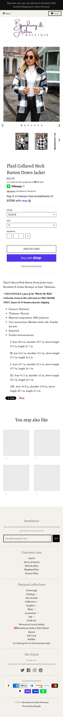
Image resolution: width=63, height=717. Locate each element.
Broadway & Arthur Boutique (35, 702)
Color (9, 210)
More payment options (32, 266)
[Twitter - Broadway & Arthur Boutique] (22, 670)
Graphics (30, 605)
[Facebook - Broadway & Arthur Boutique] (29, 670)
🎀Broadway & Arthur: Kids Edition (31, 628)
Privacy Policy (31, 573)
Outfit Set (31, 620)
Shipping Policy (31, 569)
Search (31, 558)
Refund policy (31, 565)
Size (9, 220)
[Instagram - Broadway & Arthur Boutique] (35, 670)
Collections (30, 601)
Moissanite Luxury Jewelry (31, 624)
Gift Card (31, 635)
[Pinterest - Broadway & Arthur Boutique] (41, 670)
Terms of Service (31, 562)
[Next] (59, 125)
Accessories (30, 613)
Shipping (11, 191)
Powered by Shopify (31, 706)
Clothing (30, 594)
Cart (56, 13)
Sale (30, 616)
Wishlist (31, 639)
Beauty (31, 632)
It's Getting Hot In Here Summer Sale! (31, 643)
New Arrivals (31, 598)
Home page (31, 590)
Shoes (30, 609)
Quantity (11, 231)
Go (56, 538)
